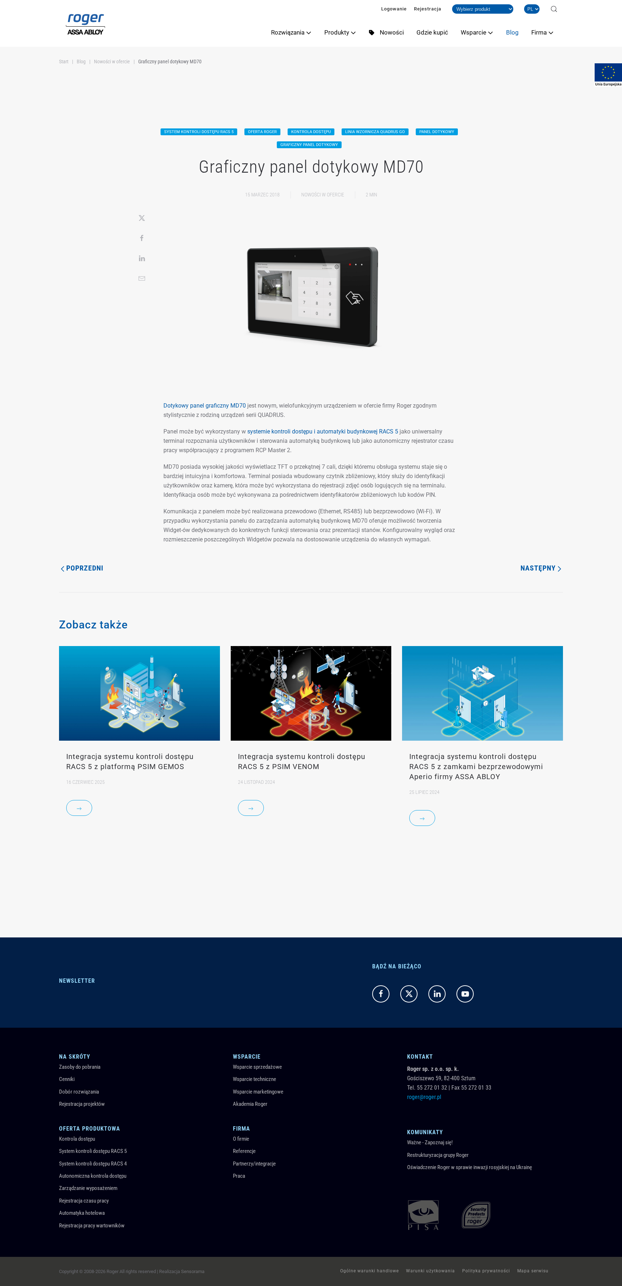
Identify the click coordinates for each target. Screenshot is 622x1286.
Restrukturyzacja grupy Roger (438, 1155)
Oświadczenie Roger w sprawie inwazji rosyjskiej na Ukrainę (469, 1167)
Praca (239, 1176)
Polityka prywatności (486, 1270)
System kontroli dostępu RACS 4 (93, 1163)
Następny (538, 568)
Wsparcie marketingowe (258, 1092)
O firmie (241, 1139)
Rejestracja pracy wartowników (92, 1225)
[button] (554, 9)
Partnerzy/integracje (254, 1163)
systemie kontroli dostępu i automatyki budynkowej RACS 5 (322, 431)
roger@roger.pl (424, 1097)
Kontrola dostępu (77, 1139)
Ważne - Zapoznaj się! (430, 1142)
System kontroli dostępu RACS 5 (93, 1151)
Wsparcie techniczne (254, 1079)
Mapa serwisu (533, 1270)
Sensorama (192, 1271)
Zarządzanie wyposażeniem (88, 1188)
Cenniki (67, 1079)
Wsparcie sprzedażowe (257, 1067)
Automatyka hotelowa (82, 1213)
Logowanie (394, 9)
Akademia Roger (250, 1104)
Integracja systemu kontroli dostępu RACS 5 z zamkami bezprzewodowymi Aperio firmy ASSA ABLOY (476, 766)
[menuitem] (294, 32)
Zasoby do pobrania (79, 1067)
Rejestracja (427, 9)
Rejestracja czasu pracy (84, 1201)
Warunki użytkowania (430, 1270)
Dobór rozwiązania (79, 1092)
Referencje (244, 1151)
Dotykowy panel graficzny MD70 (204, 405)
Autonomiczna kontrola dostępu (92, 1176)
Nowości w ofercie (322, 194)
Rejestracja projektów (82, 1104)
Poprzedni (84, 568)
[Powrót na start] (85, 23)
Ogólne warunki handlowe (369, 1270)
